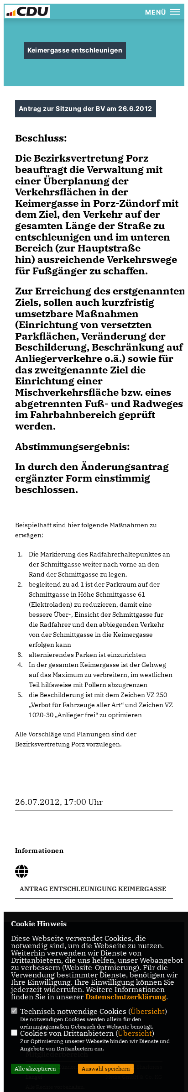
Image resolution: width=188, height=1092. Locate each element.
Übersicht (148, 1011)
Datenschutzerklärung (125, 996)
